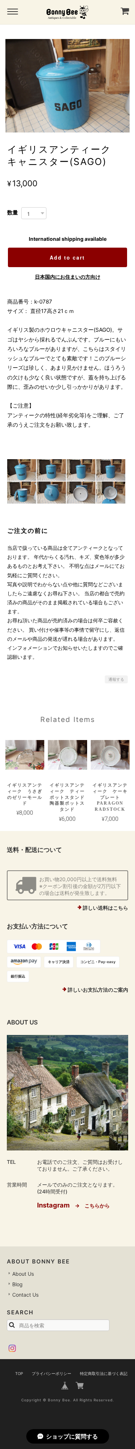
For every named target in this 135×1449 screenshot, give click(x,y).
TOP (19, 1373)
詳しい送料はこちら (105, 908)
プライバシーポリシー (51, 1373)
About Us (23, 1274)
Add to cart (67, 257)
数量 (12, 212)
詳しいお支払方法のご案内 (98, 990)
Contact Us (25, 1295)
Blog (17, 1284)
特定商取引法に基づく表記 (103, 1373)
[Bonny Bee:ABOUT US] (68, 1092)
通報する (116, 679)
